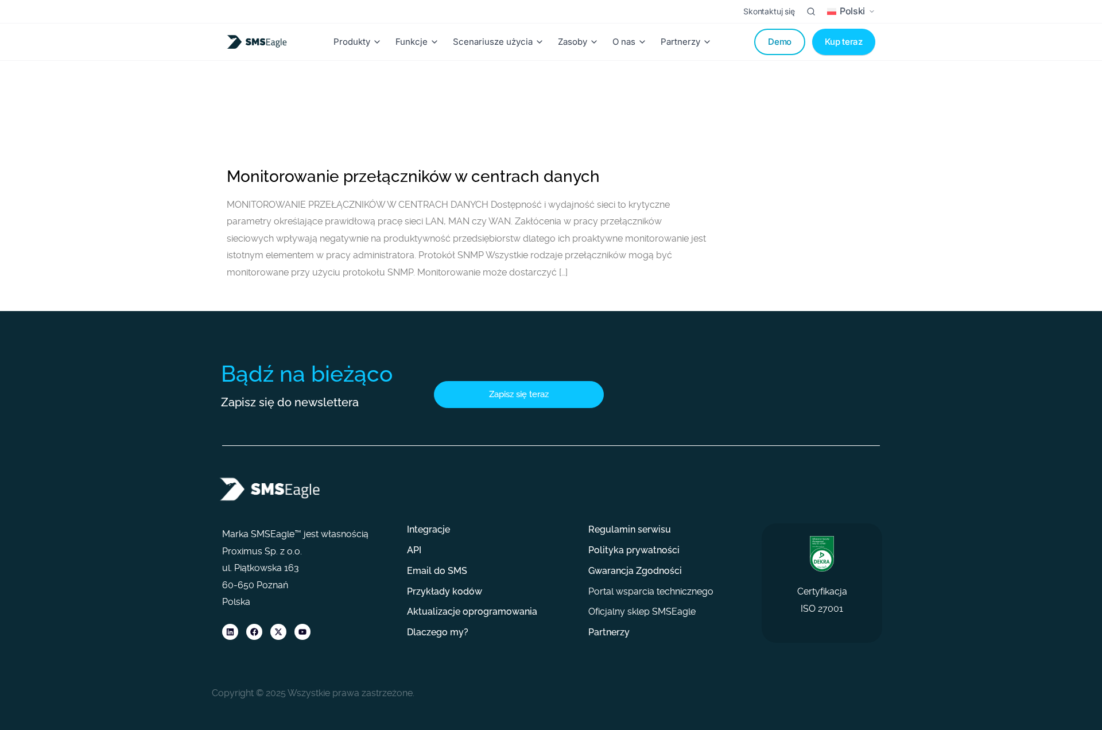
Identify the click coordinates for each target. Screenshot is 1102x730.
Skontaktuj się (769, 11)
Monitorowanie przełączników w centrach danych (413, 176)
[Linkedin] (230, 632)
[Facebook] (254, 632)
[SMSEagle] (259, 41)
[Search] (811, 11)
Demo (779, 41)
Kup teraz (844, 41)
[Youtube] (302, 632)
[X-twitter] (278, 632)
